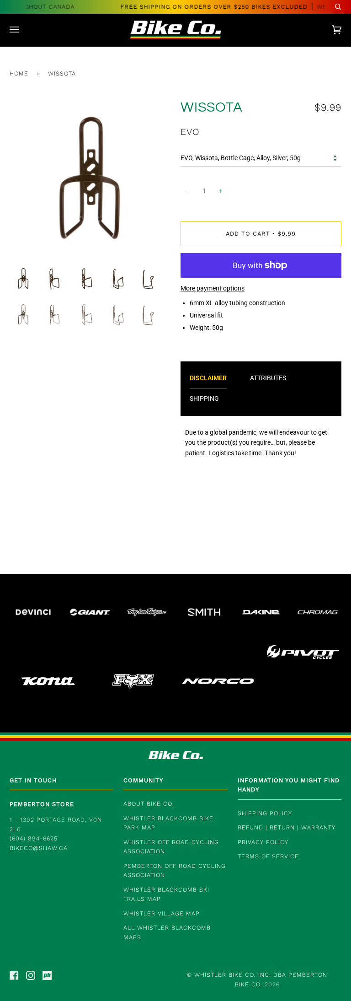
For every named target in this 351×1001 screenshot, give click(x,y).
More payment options (213, 288)
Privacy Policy (263, 842)
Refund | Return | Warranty (286, 827)
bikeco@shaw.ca (39, 848)
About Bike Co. (148, 803)
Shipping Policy (265, 813)
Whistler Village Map (161, 913)
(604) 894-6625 (34, 838)
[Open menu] (23, 30)
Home (19, 73)
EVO (190, 131)
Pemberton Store (42, 804)
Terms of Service (268, 856)
